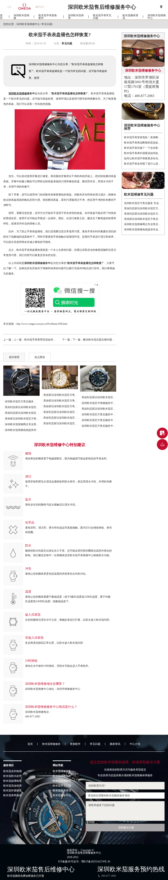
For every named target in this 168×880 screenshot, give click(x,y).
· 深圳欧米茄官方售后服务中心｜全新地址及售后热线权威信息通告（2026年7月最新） (98, 414)
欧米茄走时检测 (12, 771)
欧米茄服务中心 (62, 795)
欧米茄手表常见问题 (102, 16)
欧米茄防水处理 (12, 776)
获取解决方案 (126, 827)
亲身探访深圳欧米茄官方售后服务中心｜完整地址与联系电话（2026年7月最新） (143, 218)
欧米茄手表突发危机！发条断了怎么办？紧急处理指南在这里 (143, 137)
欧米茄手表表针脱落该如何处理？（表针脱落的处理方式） (143, 153)
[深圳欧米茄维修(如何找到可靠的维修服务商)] (21, 381)
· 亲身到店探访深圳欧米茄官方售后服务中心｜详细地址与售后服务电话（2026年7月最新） (21, 412)
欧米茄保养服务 (62, 776)
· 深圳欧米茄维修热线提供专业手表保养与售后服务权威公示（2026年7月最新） (21, 430)
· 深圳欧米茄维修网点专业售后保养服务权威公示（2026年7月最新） (21, 424)
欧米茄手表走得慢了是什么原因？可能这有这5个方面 (143, 163)
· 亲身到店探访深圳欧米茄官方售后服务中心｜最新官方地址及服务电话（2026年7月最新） (98, 408)
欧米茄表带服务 (12, 795)
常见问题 (47, 24)
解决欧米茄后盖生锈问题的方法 (101, 339)
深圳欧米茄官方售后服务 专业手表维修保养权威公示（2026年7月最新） (143, 203)
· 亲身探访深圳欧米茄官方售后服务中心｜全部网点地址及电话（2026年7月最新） (60, 394)
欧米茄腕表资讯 (130, 16)
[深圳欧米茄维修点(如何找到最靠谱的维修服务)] (60, 377)
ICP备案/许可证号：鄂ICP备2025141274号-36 (84, 861)
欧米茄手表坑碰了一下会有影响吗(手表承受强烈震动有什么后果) (143, 147)
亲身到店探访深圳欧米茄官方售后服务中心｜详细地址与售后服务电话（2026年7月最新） (143, 213)
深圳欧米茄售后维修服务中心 (84, 852)
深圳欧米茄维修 (21, 16)
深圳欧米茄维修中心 (156, 16)
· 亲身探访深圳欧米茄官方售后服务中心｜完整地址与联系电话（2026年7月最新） (21, 418)
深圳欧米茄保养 (76, 16)
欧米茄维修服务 (51, 744)
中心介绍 (135, 744)
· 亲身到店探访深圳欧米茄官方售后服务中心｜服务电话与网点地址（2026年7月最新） (98, 397)
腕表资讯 (115, 744)
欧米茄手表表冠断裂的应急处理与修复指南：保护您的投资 (143, 142)
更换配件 (75, 744)
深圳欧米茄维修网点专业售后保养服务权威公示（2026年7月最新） (143, 224)
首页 (1, 16)
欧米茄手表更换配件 (47, 16)
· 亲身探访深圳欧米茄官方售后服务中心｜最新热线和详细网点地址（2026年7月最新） (60, 400)
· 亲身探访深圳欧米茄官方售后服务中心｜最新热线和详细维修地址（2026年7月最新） (60, 406)
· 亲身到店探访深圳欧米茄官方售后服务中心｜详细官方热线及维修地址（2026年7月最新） (21, 407)
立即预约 (84, 449)
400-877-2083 (32, 716)
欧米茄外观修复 (12, 790)
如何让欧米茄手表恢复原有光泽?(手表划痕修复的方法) (143, 158)
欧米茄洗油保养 (12, 785)
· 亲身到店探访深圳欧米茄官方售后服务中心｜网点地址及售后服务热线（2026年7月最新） (60, 412)
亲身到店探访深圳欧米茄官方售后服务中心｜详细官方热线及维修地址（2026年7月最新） (143, 208)
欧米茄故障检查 (12, 781)
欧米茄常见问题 (62, 785)
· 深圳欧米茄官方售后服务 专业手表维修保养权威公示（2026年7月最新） (21, 401)
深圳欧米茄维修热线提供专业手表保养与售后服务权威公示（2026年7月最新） (143, 229)
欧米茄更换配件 (62, 781)
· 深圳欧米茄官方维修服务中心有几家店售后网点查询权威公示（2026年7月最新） (98, 403)
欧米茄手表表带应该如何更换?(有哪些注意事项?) (52, 339)
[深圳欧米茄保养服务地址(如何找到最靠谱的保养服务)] (98, 379)
